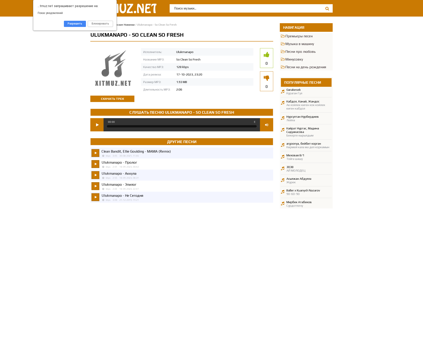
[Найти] (327, 8)
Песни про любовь (300, 51)
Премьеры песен (299, 36)
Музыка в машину (299, 44)
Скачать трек (112, 98)
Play (97, 124)
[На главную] (123, 8)
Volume (266, 124)
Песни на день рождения (305, 67)
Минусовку (294, 59)
